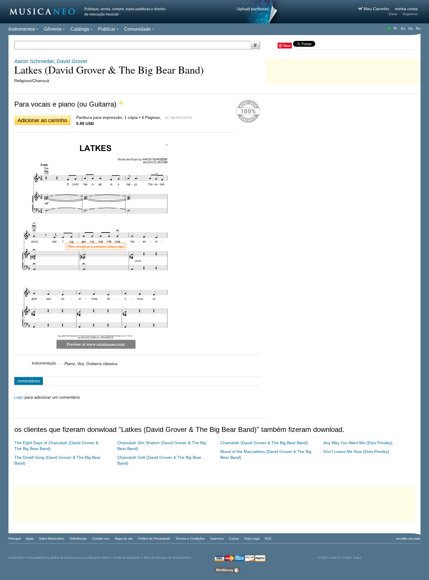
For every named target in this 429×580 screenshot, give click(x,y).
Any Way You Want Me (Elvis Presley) (358, 442)
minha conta (406, 8)
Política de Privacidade (154, 538)
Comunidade (137, 29)
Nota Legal (251, 538)
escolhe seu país (408, 538)
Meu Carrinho (377, 8)
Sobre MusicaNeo (51, 538)
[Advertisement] (343, 70)
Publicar (106, 29)
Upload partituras (252, 8)
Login (18, 397)
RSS (268, 538)
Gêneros (53, 29)
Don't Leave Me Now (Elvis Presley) (356, 451)
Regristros (410, 14)
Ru (418, 29)
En (403, 29)
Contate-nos (100, 538)
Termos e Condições (190, 538)
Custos (234, 538)
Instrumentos (21, 29)
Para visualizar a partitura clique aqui (96, 246)
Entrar (393, 14)
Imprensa (217, 538)
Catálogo (79, 29)
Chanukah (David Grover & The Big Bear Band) (264, 442)
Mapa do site (124, 538)
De (410, 29)
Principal (14, 538)
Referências (78, 538)
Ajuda (30, 538)
